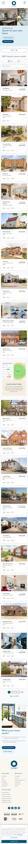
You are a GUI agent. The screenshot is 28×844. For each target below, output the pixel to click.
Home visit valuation (6, 794)
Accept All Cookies (14, 841)
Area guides (17, 776)
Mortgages (4, 782)
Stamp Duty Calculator (6, 802)
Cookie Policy (19, 834)
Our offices (4, 776)
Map (18, 61)
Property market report (20, 780)
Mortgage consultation (7, 798)
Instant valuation (5, 792)
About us (17, 778)
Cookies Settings (14, 837)
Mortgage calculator (6, 800)
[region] (14, 834)
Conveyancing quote (6, 796)
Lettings (3, 780)
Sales (3, 778)
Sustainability (17, 782)
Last (22, 692)
